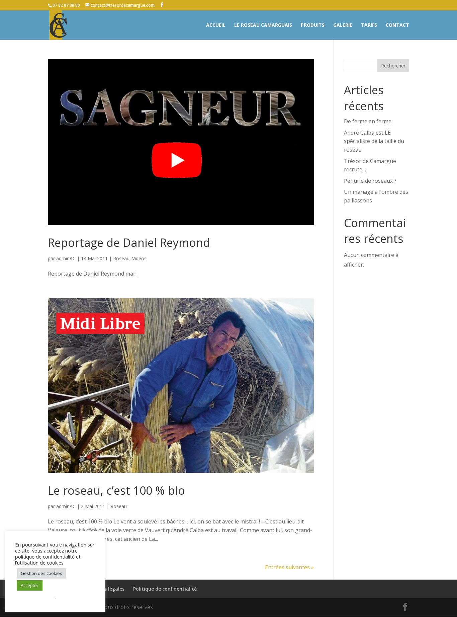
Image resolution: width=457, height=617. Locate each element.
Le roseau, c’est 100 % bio (116, 490)
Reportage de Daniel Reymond (129, 242)
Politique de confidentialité (165, 589)
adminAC (66, 258)
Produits (313, 25)
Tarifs (369, 25)
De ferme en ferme (367, 121)
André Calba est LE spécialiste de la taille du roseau (374, 141)
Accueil (215, 25)
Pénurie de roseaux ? (370, 180)
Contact (397, 25)
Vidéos (139, 258)
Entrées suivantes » (289, 567)
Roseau (121, 258)
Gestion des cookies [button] (41, 573)
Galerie (342, 25)
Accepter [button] (29, 585)
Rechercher (393, 65)
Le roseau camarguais (263, 25)
